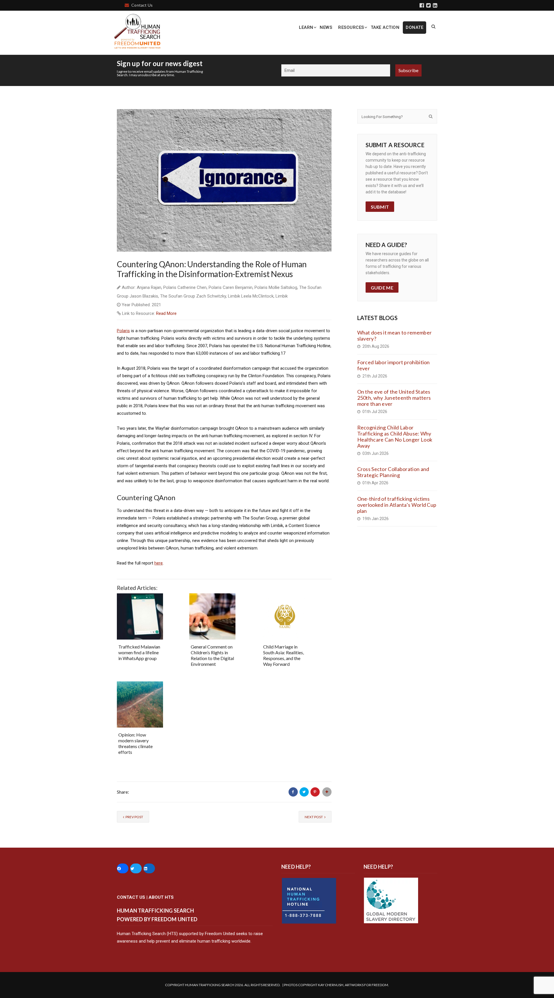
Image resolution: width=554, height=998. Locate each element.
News (326, 27)
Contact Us (142, 5)
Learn (306, 27)
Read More (166, 313)
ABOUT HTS (161, 897)
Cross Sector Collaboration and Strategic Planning (393, 472)
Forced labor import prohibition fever (393, 365)
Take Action (385, 27)
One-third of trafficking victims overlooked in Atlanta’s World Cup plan (397, 505)
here (158, 563)
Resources (351, 27)
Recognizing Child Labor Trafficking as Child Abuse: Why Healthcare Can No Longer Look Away (395, 436)
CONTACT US (131, 897)
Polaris (123, 330)
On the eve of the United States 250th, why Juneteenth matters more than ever (394, 397)
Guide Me (382, 287)
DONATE (414, 27)
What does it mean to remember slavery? (394, 335)
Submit (380, 207)
